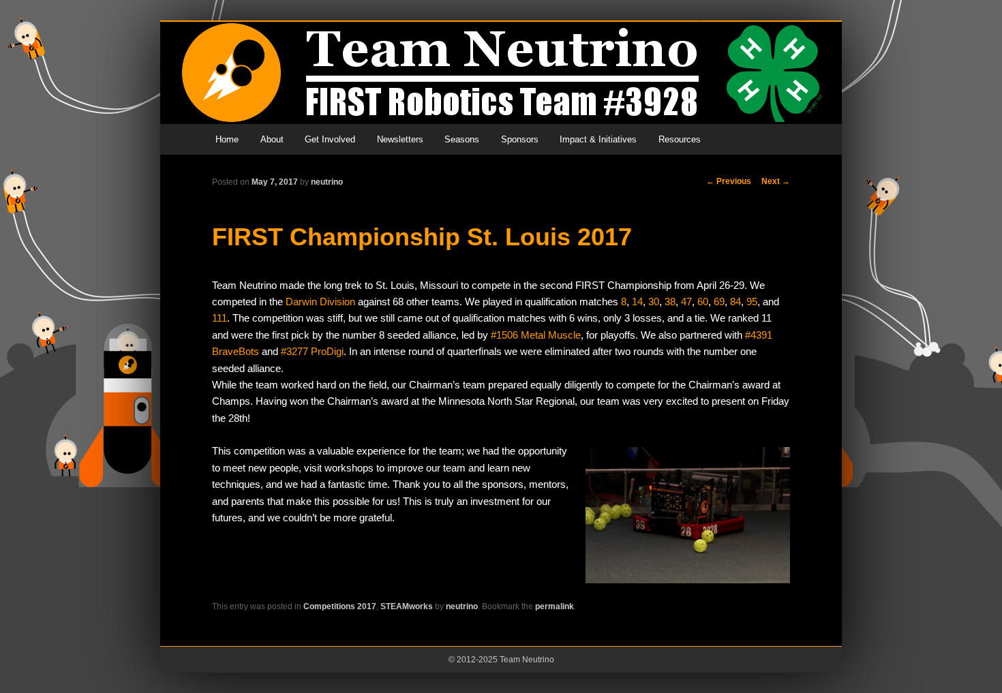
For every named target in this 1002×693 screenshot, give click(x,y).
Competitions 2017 (339, 606)
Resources (679, 139)
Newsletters (400, 139)
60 (702, 301)
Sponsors (519, 139)
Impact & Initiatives (598, 139)
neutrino (327, 182)
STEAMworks (406, 606)
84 (735, 301)
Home (227, 139)
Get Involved (330, 139)
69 (719, 301)
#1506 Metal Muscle (536, 335)
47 (686, 301)
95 (751, 301)
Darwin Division (320, 301)
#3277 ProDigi (312, 351)
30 (653, 301)
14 (637, 301)
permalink (554, 606)
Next (775, 181)
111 (219, 318)
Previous (728, 181)
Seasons (461, 139)
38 (670, 301)
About (272, 139)
